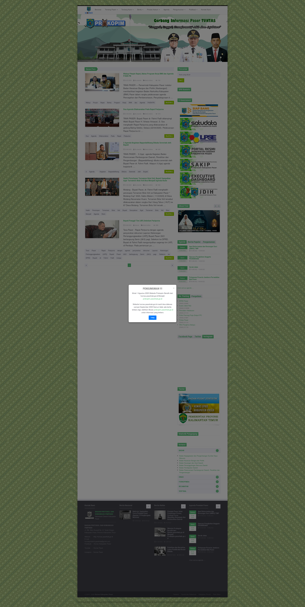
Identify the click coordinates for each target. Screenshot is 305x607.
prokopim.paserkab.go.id (152, 298)
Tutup (153, 317)
